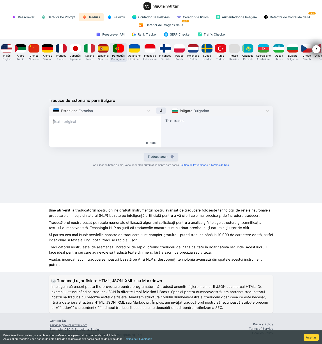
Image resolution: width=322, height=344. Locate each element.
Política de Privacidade (138, 338)
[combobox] (53, 110)
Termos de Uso (220, 165)
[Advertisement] (161, 79)
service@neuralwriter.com (68, 325)
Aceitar (311, 337)
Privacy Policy (263, 324)
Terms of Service (261, 328)
